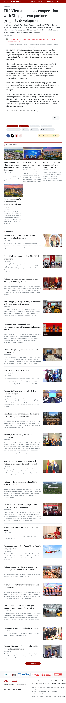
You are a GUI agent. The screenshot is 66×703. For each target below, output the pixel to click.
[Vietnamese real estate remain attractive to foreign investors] (52, 153)
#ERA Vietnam (24, 126)
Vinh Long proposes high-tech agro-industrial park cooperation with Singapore (22, 302)
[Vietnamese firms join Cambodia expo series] (52, 633)
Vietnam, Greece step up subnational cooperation (18, 435)
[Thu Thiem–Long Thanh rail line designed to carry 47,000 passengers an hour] (52, 418)
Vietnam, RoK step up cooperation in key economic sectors (20, 392)
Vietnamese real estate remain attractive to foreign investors (51, 164)
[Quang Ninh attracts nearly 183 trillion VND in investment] (52, 261)
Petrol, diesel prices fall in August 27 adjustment (18, 371)
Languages (35, 683)
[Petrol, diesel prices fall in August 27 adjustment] (52, 375)
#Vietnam (25, 129)
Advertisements (56, 683)
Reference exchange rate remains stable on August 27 (21, 528)
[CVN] (29, 674)
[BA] (52, 674)
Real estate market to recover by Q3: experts (31, 163)
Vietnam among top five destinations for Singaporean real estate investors (13, 203)
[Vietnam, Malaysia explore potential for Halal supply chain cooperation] (52, 651)
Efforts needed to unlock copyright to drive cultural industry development (21, 505)
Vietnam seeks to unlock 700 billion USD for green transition (21, 483)
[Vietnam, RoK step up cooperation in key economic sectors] (52, 396)
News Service (46, 683)
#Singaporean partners (13, 129)
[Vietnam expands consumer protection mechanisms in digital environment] (52, 240)
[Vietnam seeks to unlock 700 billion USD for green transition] (52, 487)
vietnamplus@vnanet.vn (41, 693)
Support (61, 680)
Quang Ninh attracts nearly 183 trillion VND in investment (22, 257)
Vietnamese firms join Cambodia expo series (21, 628)
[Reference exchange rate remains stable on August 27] (52, 532)
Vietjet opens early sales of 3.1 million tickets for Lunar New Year (22, 547)
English (38, 1)
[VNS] (18, 674)
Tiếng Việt (33, 1)
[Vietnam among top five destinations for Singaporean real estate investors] (13, 190)
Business (7, 6)
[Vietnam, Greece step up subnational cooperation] (52, 439)
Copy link (20, 135)
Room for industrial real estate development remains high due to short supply (13, 166)
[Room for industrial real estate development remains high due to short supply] (13, 153)
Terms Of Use (49, 680)
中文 (53, 1)
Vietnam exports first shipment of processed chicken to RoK (21, 586)
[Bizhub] (7, 674)
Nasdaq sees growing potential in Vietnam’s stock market (21, 350)
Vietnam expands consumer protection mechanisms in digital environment (19, 236)
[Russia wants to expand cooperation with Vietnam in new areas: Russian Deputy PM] (52, 466)
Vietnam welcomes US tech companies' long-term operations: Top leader (21, 280)
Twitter (12, 135)
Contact (63, 683)
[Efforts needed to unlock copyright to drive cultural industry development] (52, 509)
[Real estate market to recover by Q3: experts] (33, 153)
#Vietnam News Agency (47, 129)
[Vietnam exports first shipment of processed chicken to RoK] (52, 589)
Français (43, 1)
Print (16, 135)
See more (9, 231)
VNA (40, 683)
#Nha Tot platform (12, 126)
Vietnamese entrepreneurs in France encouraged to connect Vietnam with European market (22, 327)
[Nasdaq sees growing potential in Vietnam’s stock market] (52, 354)
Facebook (8, 135)
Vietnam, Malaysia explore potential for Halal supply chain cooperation (21, 647)
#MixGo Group (35, 126)
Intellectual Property (40, 680)
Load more (33, 663)
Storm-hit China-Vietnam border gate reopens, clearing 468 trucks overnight (19, 606)
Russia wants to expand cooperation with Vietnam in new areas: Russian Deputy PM (20, 462)
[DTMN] (41, 674)
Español (49, 1)
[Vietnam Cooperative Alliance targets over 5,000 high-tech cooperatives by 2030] (52, 572)
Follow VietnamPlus (44, 136)
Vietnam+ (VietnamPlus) (16, 1)
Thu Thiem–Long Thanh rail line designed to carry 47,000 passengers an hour (21, 415)
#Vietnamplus (34, 129)
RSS (56, 680)
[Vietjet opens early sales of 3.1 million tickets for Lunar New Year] (52, 551)
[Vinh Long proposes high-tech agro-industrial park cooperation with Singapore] (52, 306)
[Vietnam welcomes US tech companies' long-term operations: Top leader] (52, 283)
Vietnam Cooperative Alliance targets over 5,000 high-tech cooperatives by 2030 (20, 568)
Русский (57, 1)
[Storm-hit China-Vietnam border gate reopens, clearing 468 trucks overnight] (52, 610)
